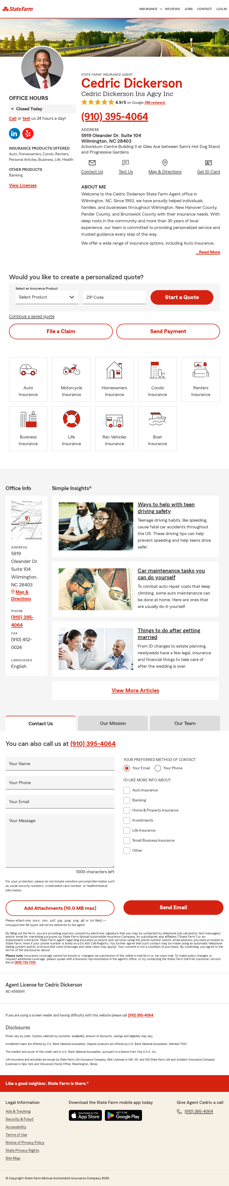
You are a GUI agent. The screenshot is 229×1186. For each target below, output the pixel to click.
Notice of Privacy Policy (25, 1143)
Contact (204, 9)
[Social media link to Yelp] (28, 133)
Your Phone (20, 783)
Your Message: (22, 820)
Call (12, 118)
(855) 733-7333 (25, 962)
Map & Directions (21, 595)
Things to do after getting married (169, 634)
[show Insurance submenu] (160, 9)
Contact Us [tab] (40, 723)
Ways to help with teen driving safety (166, 508)
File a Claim (61, 331)
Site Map (13, 1158)
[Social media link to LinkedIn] (14, 133)
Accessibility (16, 1127)
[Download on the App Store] (85, 1115)
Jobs (188, 9)
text (26, 118)
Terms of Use (16, 1135)
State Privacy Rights (22, 1150)
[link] (18, 8)
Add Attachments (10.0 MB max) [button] (60, 908)
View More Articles (135, 690)
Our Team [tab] (185, 723)
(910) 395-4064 (114, 117)
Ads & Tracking (18, 1111)
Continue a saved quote (31, 316)
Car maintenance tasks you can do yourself (171, 574)
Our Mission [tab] (113, 723)
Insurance (148, 9)
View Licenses (23, 185)
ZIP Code (95, 297)
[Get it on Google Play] (123, 1115)
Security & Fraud (20, 1119)
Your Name (19, 764)
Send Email (173, 907)
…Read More (208, 252)
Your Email (19, 802)
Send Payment (168, 331)
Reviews (172, 9)
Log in (221, 9)
